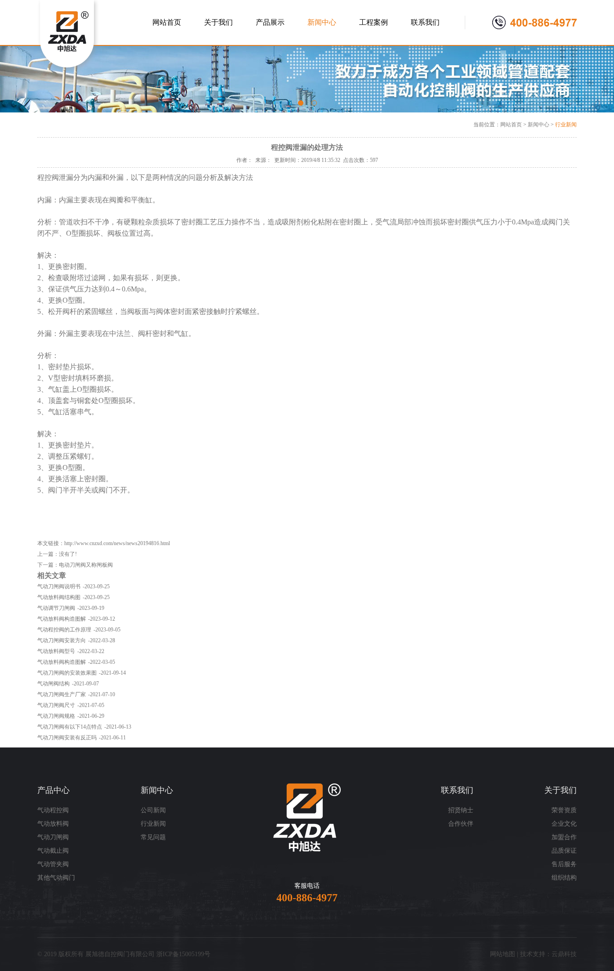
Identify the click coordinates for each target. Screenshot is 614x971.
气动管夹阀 (53, 864)
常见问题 (153, 837)
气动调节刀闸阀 (56, 608)
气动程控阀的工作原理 (64, 629)
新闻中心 (538, 124)
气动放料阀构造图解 (61, 619)
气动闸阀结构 (53, 683)
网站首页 (511, 124)
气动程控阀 (53, 810)
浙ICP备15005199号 (183, 954)
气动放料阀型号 (56, 651)
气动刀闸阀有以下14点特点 (69, 727)
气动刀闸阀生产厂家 (61, 694)
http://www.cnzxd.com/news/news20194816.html (117, 543)
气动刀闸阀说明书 (58, 586)
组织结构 (564, 877)
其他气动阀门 (56, 877)
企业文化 (564, 823)
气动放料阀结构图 (58, 597)
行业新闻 (566, 124)
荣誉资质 (564, 810)
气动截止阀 (53, 850)
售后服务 (564, 864)
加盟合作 (564, 837)
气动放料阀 (53, 823)
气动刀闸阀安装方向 (61, 640)
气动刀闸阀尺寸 (56, 705)
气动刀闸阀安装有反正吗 (67, 737)
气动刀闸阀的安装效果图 (67, 673)
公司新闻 (153, 810)
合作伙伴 (460, 823)
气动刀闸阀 (53, 837)
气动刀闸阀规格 (56, 716)
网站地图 (502, 954)
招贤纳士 (460, 810)
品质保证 (564, 850)
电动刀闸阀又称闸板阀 (86, 565)
